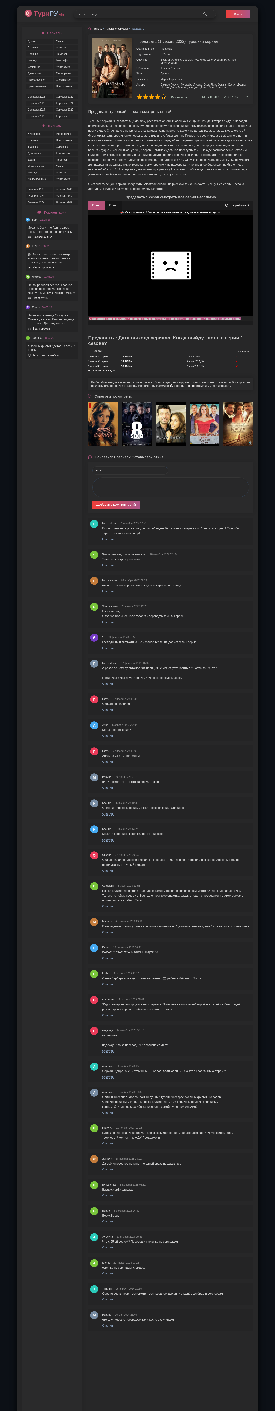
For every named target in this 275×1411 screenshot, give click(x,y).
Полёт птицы (40, 298)
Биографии (62, 60)
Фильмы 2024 (36, 189)
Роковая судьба (42, 237)
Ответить (108, 539)
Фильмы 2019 (64, 202)
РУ (49, 13)
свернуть (243, 351)
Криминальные (37, 86)
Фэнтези (61, 47)
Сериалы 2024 (36, 109)
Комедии (33, 60)
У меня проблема (43, 267)
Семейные (34, 66)
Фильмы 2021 (64, 189)
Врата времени (42, 328)
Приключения (64, 86)
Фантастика (63, 66)
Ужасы (60, 41)
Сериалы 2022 (64, 96)
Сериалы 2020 (64, 109)
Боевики (33, 47)
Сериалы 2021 (64, 103)
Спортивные (63, 79)
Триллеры (62, 53)
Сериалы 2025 (36, 103)
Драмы (32, 41)
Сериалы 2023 (36, 116)
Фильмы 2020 (64, 195)
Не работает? (239, 205)
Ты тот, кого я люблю (46, 355)
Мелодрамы (63, 73)
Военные (33, 53)
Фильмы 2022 (36, 202)
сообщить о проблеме (188, 385)
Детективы (34, 73)
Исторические (36, 79)
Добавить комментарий (116, 504)
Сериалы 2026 (36, 96)
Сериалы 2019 (64, 116)
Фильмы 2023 (36, 195)
